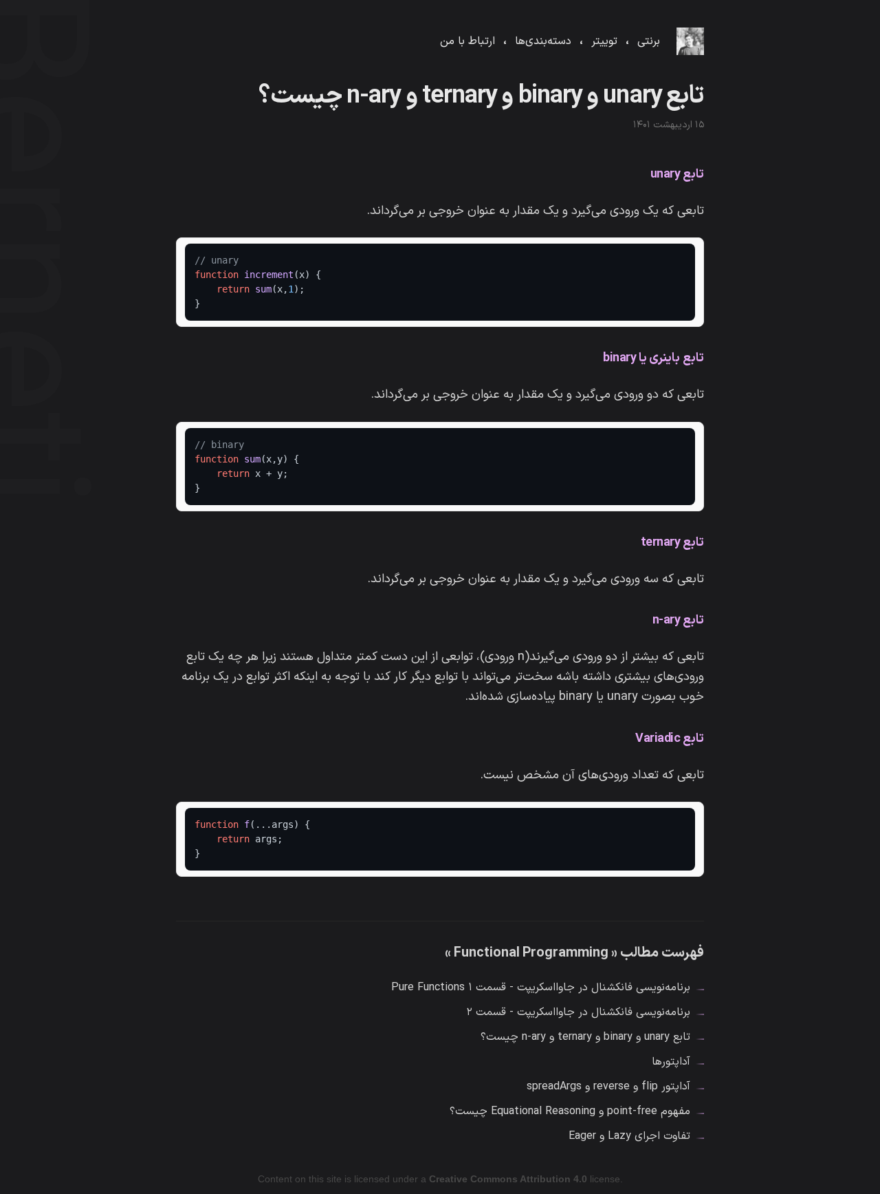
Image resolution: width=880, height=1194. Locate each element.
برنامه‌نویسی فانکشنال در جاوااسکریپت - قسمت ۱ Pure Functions (540, 987)
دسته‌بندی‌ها (543, 41)
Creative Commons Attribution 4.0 (508, 1178)
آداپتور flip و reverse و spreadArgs (608, 1086)
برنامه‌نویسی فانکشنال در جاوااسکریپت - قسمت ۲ (578, 1012)
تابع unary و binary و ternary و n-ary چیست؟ (585, 1037)
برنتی (648, 41)
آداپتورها (671, 1062)
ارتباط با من (467, 41)
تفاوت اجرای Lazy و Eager (629, 1136)
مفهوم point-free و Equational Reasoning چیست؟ (570, 1111)
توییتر (604, 41)
